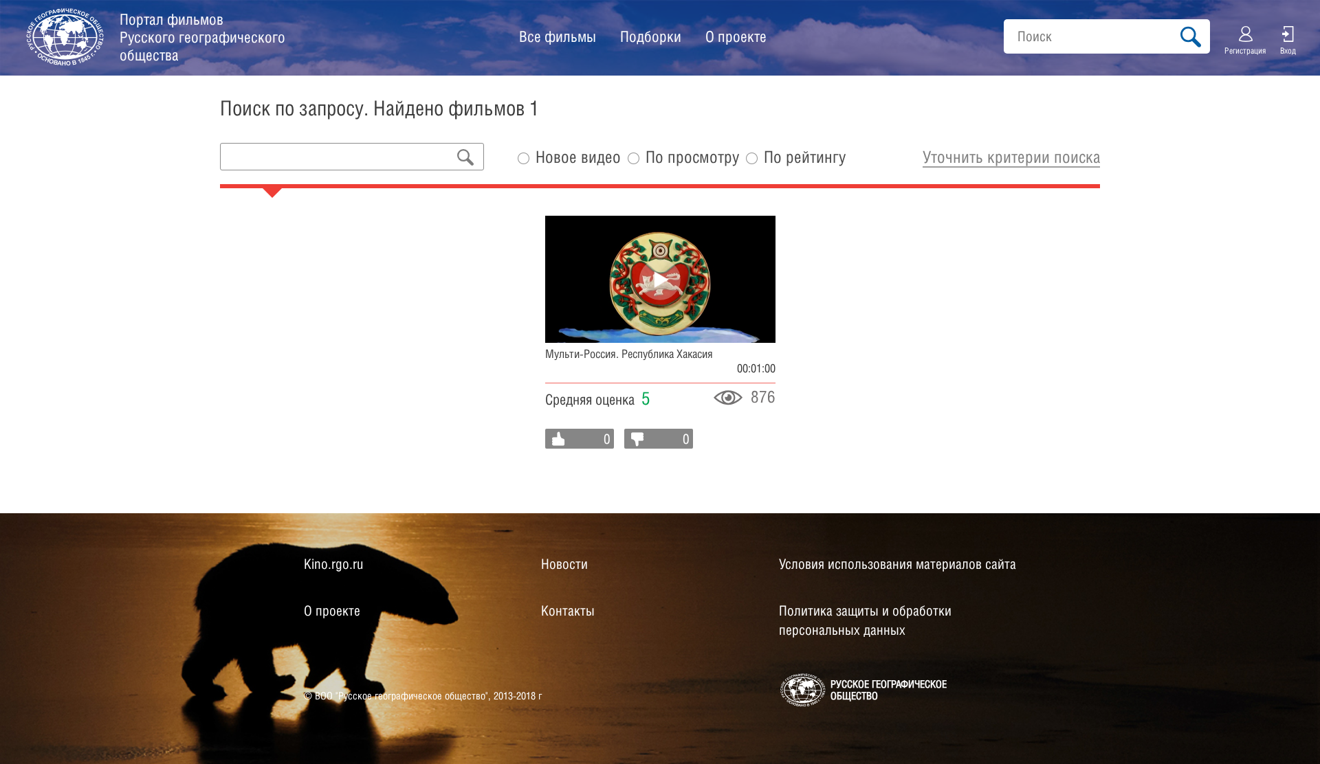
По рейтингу (805, 157)
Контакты (568, 611)
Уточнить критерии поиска (1011, 156)
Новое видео (578, 157)
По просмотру (692, 157)
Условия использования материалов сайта (897, 564)
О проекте (736, 36)
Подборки (650, 36)
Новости (564, 564)
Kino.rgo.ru (333, 564)
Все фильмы (557, 36)
